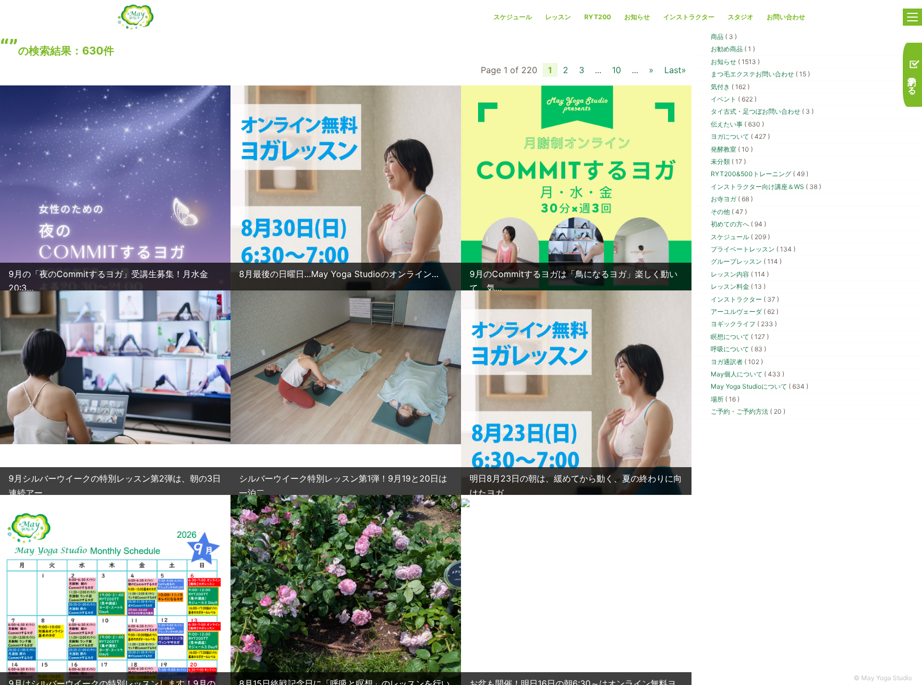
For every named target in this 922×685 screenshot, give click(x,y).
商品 (724, 37)
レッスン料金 (738, 286)
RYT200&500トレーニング (759, 174)
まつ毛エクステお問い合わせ (760, 74)
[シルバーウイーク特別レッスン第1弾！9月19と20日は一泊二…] (345, 366)
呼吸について (738, 349)
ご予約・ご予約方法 (748, 411)
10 (616, 70)
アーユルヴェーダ (744, 312)
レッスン (558, 17)
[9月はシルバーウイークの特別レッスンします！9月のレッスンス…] (115, 658)
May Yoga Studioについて (759, 386)
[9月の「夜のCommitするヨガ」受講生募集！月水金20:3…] (115, 229)
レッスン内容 (740, 274)
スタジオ (740, 17)
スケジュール (513, 17)
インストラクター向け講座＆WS (766, 187)
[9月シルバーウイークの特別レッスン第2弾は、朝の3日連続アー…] (115, 366)
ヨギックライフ (744, 324)
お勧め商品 (733, 49)
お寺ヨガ (732, 199)
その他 (729, 212)
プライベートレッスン (753, 249)
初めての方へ (738, 224)
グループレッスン (746, 261)
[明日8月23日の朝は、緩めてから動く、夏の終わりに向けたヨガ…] (576, 433)
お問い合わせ (786, 17)
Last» (675, 70)
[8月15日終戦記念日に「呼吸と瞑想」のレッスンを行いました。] (345, 648)
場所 (725, 399)
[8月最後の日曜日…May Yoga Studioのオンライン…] (345, 229)
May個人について (747, 374)
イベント (734, 99)
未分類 (728, 162)
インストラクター (688, 17)
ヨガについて (740, 136)
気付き (730, 87)
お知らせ (637, 17)
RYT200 (597, 17)
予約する (912, 79)
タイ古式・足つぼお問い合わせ (762, 111)
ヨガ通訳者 (737, 362)
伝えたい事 (737, 124)
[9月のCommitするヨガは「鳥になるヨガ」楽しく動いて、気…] (576, 229)
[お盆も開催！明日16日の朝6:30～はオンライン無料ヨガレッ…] (465, 502)
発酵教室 (732, 149)
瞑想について (740, 337)
